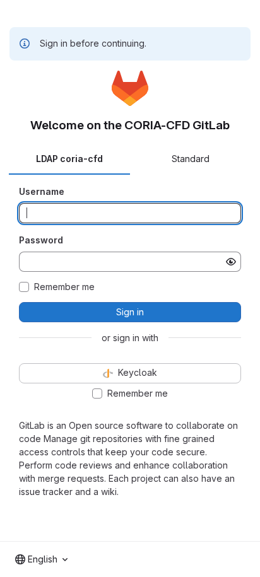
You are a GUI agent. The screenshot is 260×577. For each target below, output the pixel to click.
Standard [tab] (191, 158)
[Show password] (231, 262)
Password (41, 240)
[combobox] (41, 559)
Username (41, 191)
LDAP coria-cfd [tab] (69, 158)
